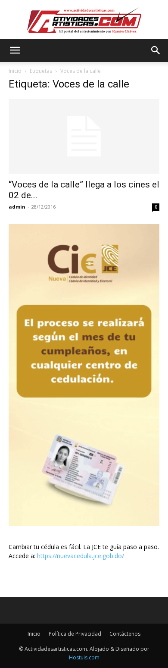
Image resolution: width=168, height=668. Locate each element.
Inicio (15, 71)
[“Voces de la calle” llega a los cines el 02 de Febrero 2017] (84, 136)
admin (17, 206)
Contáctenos (124, 633)
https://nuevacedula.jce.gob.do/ (80, 556)
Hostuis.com (84, 657)
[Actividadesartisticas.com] (84, 20)
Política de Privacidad (75, 633)
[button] (14, 50)
